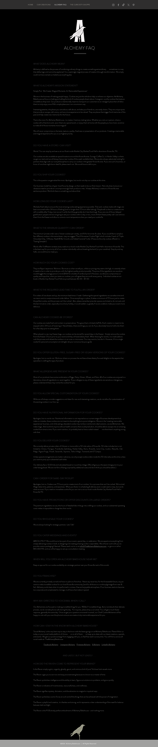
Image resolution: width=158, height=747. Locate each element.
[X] (128, 4)
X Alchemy (96, 644)
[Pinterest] (133, 4)
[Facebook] (118, 4)
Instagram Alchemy (67, 644)
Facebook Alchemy (51, 644)
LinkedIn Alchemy (108, 644)
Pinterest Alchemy (83, 644)
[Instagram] (113, 4)
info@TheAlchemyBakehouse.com (93, 546)
